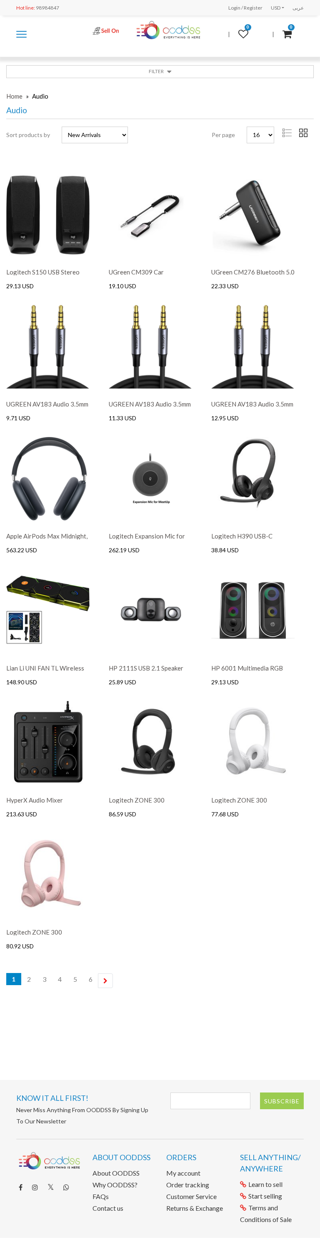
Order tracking (187, 1185)
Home (14, 96)
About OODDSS (116, 1173)
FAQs (100, 1196)
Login (234, 8)
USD (275, 8)
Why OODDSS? (115, 1185)
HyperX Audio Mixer (34, 800)
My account (183, 1173)
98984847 (37, 8)
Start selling (265, 1196)
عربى (298, 8)
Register (253, 8)
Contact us (107, 1208)
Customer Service (191, 1196)
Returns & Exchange (194, 1208)
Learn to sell (265, 1184)
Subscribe (282, 1101)
